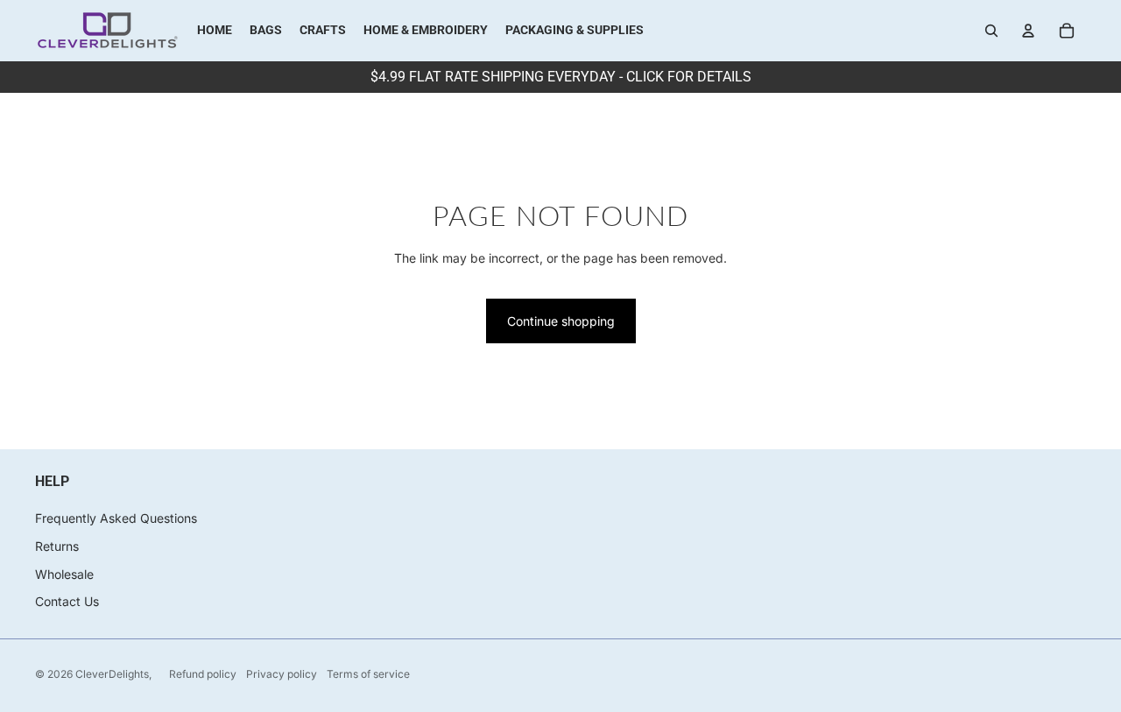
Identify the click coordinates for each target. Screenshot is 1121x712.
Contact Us (67, 601)
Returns (57, 546)
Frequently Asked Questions (116, 518)
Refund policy (202, 673)
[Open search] (991, 30)
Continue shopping (561, 321)
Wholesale (64, 574)
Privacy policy (281, 673)
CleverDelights (112, 673)
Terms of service (368, 673)
